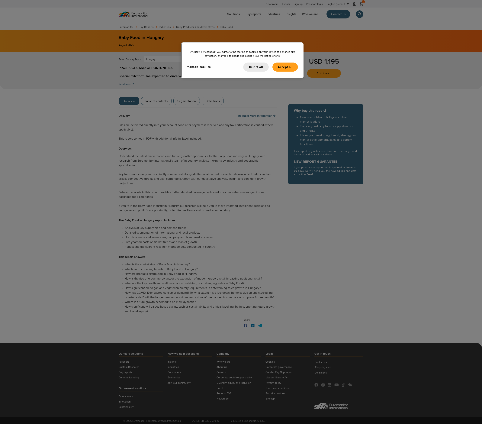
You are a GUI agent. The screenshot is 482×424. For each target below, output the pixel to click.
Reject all (256, 67)
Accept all (285, 67)
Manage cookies (199, 67)
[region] (242, 60)
